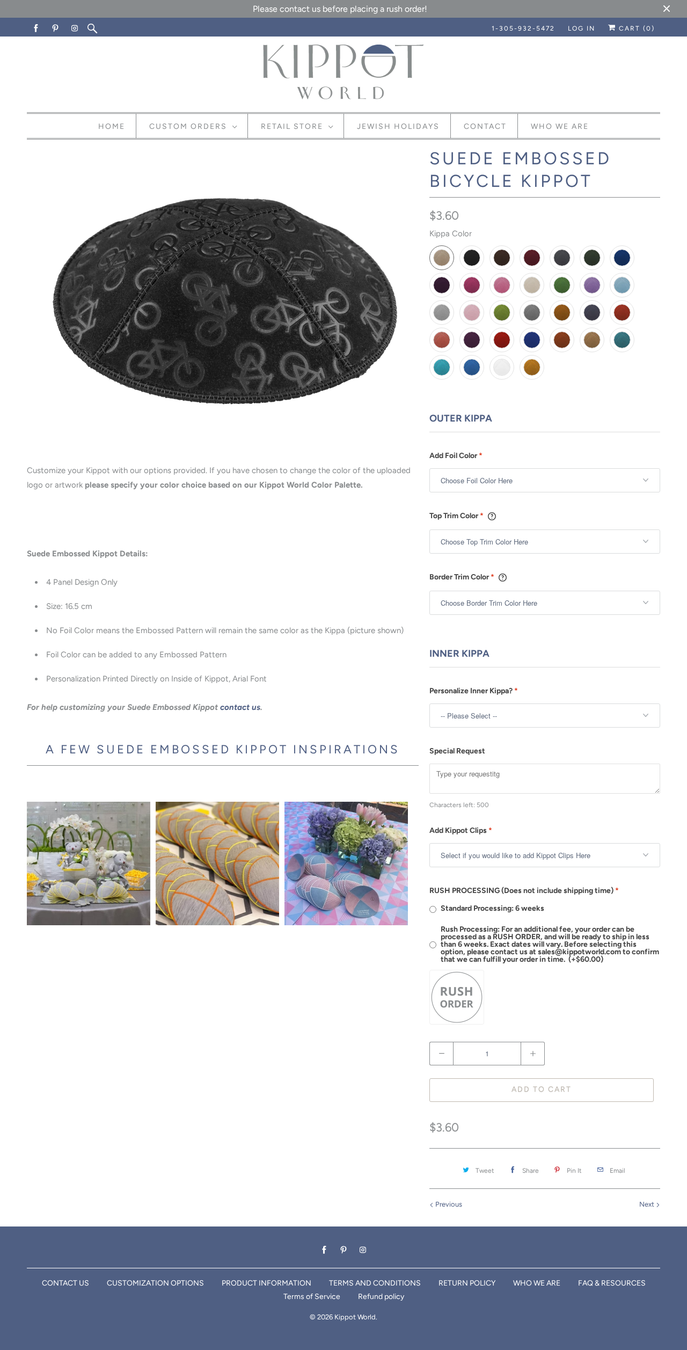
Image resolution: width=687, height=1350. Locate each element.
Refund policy (381, 1296)
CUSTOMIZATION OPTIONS (155, 1283)
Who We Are (560, 126)
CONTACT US (65, 1283)
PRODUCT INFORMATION (266, 1283)
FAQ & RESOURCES (612, 1283)
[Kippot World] (343, 73)
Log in (581, 28)
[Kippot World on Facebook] (36, 28)
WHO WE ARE (536, 1283)
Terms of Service (311, 1296)
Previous (448, 1204)
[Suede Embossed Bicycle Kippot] (223, 301)
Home (111, 126)
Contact (485, 126)
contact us (240, 707)
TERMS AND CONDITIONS (375, 1283)
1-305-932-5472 (523, 28)
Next (647, 1204)
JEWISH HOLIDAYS (398, 126)
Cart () (635, 28)
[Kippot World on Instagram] (75, 28)
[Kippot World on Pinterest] (55, 28)
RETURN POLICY (466, 1283)
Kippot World (355, 1317)
